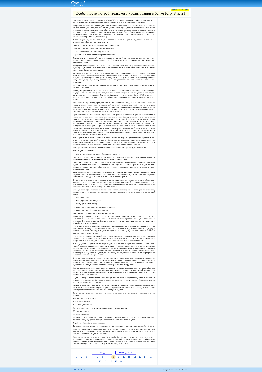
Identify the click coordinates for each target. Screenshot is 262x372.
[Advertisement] (174, 50)
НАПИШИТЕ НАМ (78, 370)
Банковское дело (180, 10)
